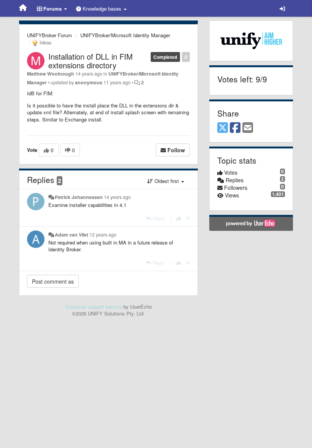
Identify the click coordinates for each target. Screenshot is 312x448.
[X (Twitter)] (222, 127)
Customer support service (93, 306)
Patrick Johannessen (79, 197)
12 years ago (102, 234)
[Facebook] (235, 127)
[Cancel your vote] (188, 218)
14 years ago (117, 197)
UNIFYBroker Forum (49, 35)
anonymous (88, 82)
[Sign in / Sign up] (282, 8)
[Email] (247, 127)
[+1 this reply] (178, 218)
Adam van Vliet (71, 234)
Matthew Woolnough (50, 73)
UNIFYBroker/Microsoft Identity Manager (125, 35)
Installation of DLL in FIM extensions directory (90, 61)
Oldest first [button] (166, 181)
